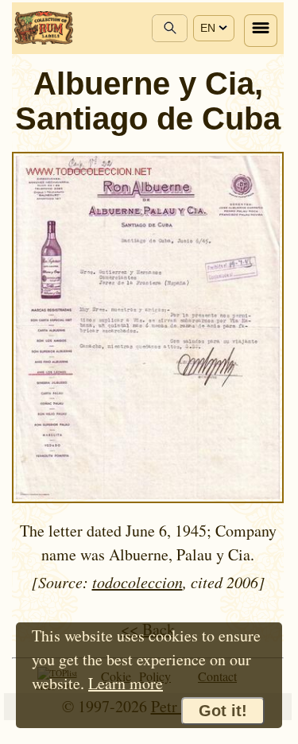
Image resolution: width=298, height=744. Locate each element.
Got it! (223, 710)
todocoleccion (137, 582)
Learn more (125, 683)
